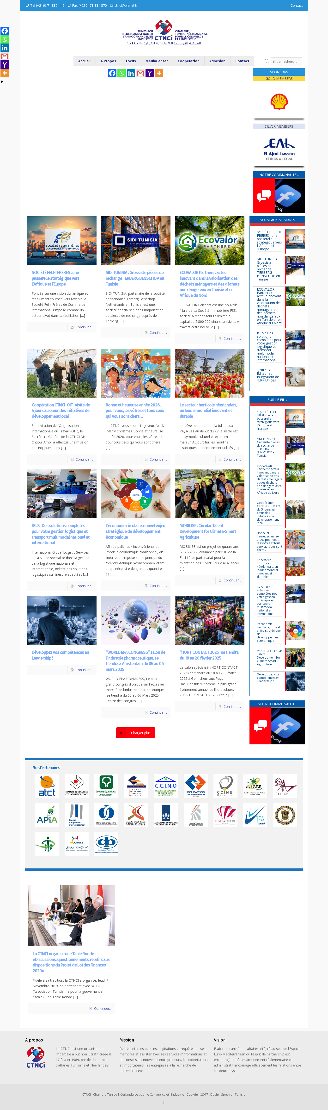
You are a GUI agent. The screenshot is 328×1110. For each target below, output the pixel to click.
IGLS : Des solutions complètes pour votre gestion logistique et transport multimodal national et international (61, 534)
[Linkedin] (131, 73)
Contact (297, 5)
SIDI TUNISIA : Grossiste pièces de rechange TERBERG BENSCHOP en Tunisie (135, 278)
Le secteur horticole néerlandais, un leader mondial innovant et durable (208, 410)
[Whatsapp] (121, 73)
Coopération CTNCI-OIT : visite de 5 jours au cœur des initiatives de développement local (61, 410)
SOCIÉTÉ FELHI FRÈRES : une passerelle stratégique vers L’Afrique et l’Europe (55, 278)
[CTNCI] (164, 32)
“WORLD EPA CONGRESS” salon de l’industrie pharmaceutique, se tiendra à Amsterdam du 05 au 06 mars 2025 (135, 661)
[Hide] (2, 82)
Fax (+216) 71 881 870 (89, 5)
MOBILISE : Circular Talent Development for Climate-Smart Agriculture (208, 531)
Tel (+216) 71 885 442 (47, 5)
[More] (159, 73)
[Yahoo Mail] (150, 73)
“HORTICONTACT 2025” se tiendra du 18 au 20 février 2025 (209, 655)
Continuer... (84, 327)
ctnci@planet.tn (126, 5)
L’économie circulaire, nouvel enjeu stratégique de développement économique (135, 531)
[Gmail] (140, 73)
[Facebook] (112, 73)
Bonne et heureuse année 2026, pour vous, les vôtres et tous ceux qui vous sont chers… (135, 410)
